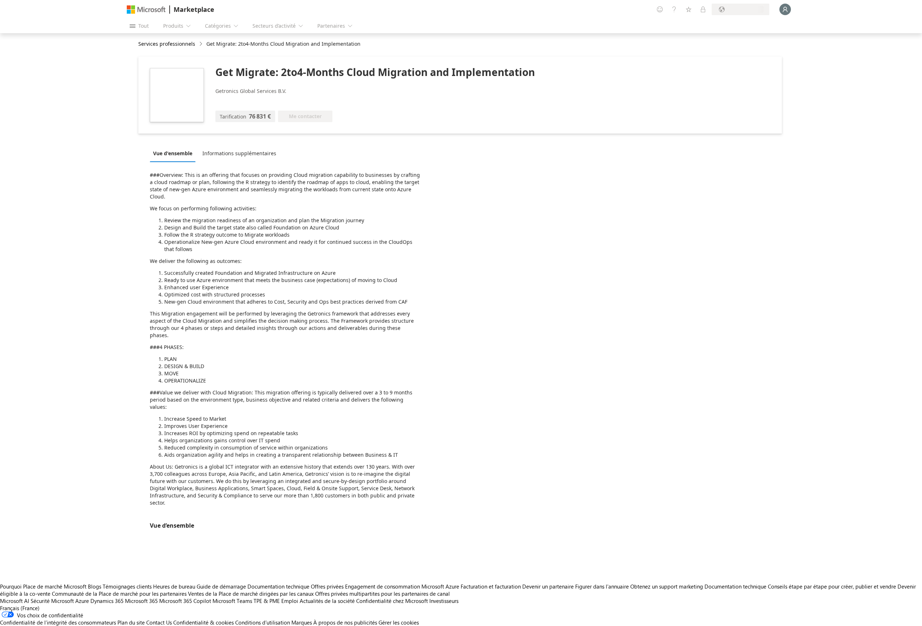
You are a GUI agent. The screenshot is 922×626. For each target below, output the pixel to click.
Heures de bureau (174, 586)
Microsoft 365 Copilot (185, 600)
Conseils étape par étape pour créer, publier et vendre (832, 586)
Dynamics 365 (107, 600)
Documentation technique (278, 586)
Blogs (94, 586)
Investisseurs (443, 600)
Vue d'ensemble (172, 153)
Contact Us (159, 622)
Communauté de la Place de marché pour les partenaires (119, 593)
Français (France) (20, 608)
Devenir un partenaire (548, 586)
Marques (301, 622)
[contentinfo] (201, 44)
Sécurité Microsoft (52, 600)
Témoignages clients (127, 586)
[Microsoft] (146, 9)
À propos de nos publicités (345, 622)
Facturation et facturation (491, 586)
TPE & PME (267, 600)
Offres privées (327, 586)
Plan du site (131, 622)
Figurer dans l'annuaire (602, 586)
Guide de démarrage (221, 586)
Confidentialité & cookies (203, 622)
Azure (82, 600)
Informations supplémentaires (239, 153)
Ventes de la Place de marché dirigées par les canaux (251, 593)
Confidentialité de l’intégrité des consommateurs (58, 622)
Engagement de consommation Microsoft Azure (403, 586)
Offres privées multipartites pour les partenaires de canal (382, 593)
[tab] (174, 153)
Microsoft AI (14, 600)
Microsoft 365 (141, 600)
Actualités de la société (327, 600)
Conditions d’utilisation (262, 622)
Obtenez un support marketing (666, 586)
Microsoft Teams (232, 600)
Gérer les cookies (399, 622)
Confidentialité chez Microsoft (392, 600)
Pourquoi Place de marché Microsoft (43, 586)
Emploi (289, 600)
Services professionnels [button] (166, 43)
